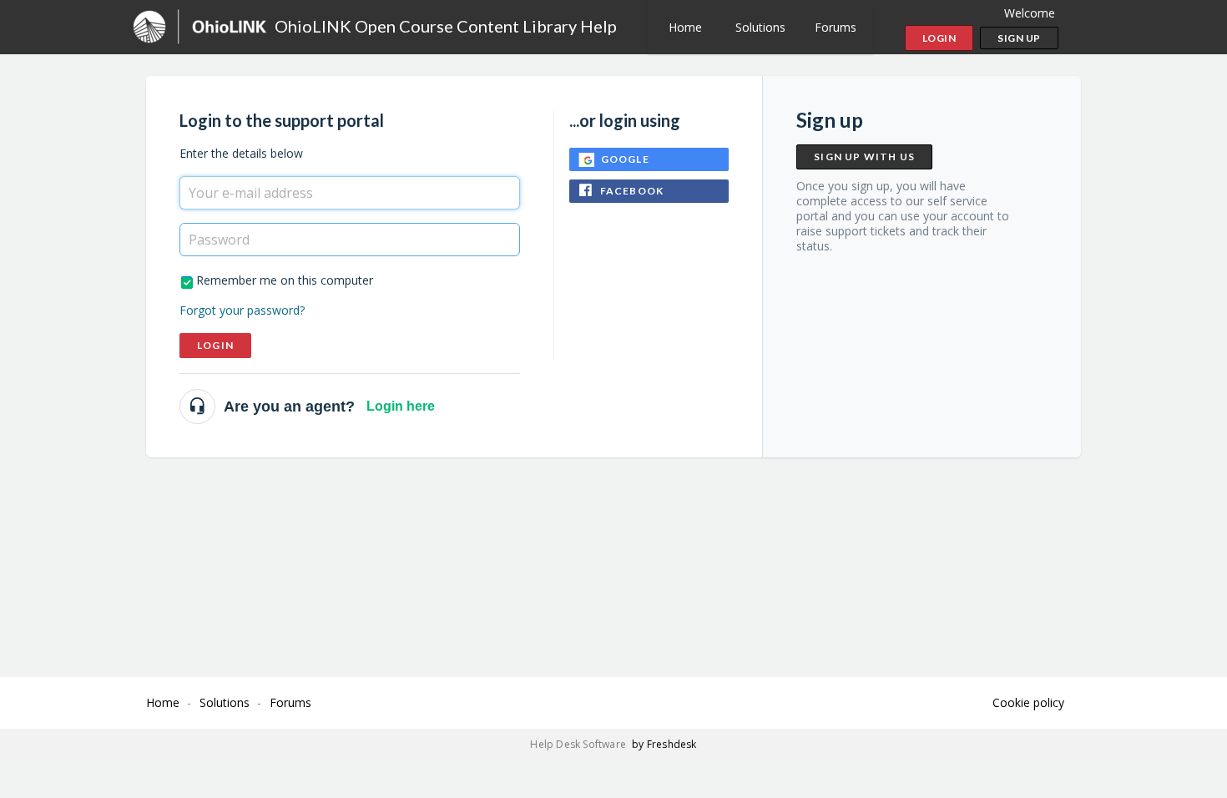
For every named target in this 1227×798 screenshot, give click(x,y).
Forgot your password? (242, 310)
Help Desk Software (579, 744)
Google (625, 159)
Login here (400, 406)
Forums (835, 27)
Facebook (632, 190)
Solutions (760, 27)
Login (215, 345)
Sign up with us (864, 156)
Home (685, 27)
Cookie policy (1028, 702)
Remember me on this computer (284, 280)
